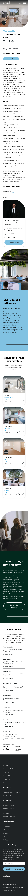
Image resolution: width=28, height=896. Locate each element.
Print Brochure (7, 192)
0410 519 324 (11, 234)
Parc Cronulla (8, 647)
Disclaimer (6, 884)
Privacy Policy (14, 884)
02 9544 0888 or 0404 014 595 (14, 739)
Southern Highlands (10, 683)
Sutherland (7, 695)
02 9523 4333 (11, 237)
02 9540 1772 (9, 715)
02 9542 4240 (9, 702)
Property (6, 765)
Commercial (7, 772)
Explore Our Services (14, 606)
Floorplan (6, 53)
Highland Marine (9, 732)
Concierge (6, 779)
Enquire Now (11, 59)
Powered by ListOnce (9, 890)
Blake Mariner (11, 220)
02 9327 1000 (9, 666)
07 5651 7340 (9, 727)
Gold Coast (7, 720)
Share (18, 53)
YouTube (6, 840)
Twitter (5, 836)
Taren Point (7, 707)
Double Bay (7, 659)
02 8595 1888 (9, 678)
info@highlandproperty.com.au (13, 792)
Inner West (7, 671)
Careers (5, 783)
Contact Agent (14, 242)
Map (12, 53)
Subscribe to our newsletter (14, 869)
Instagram (6, 829)
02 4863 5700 (9, 690)
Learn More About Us (10, 337)
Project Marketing (8, 769)
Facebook (6, 826)
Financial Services (9, 776)
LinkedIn (5, 833)
